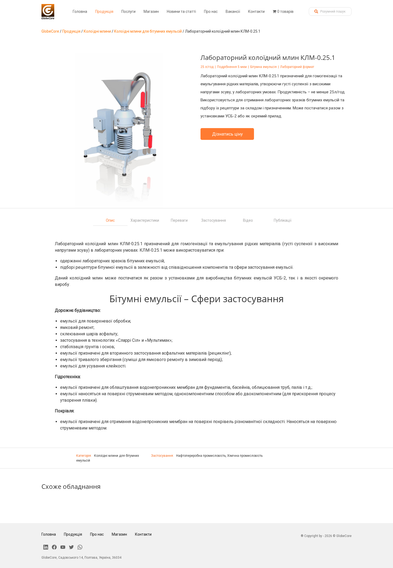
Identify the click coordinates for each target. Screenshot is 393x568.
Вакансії (233, 11)
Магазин (151, 11)
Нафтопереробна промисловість (201, 456)
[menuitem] (80, 11)
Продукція (104, 11)
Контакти (256, 11)
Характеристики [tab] (144, 220)
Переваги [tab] (179, 220)
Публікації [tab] (282, 220)
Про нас (211, 11)
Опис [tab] (110, 220)
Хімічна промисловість (245, 456)
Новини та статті (181, 11)
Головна (80, 11)
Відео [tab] (248, 220)
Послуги (128, 11)
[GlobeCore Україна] (47, 11)
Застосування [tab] (213, 220)
